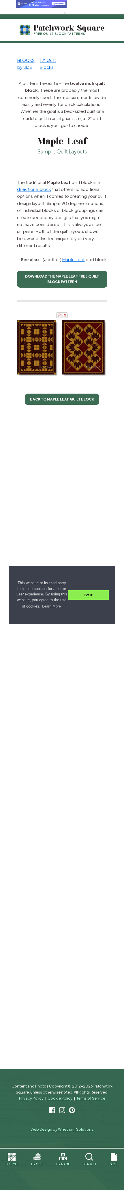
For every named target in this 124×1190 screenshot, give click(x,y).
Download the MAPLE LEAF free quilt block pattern (62, 279)
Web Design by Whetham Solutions (62, 1129)
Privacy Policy (31, 1098)
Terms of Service (90, 1098)
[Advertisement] (59, 165)
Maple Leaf (73, 259)
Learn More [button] (51, 606)
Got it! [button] (88, 595)
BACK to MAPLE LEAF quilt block (62, 399)
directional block (34, 189)
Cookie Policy (60, 1098)
